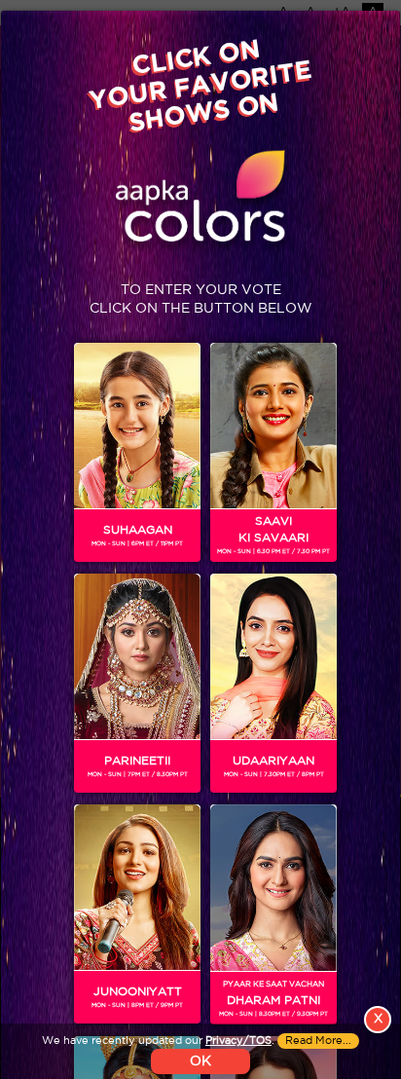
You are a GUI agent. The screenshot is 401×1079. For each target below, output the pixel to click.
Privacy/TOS (238, 1041)
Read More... (318, 1041)
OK (200, 1061)
